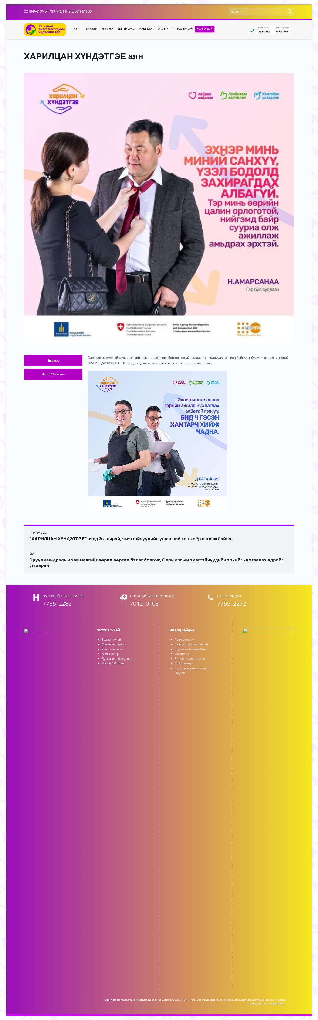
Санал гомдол (184, 663)
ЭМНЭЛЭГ (91, 29)
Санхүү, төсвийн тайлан (191, 644)
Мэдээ (55, 361)
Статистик (182, 654)
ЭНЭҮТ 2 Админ (55, 374)
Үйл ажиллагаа (112, 649)
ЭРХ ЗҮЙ (163, 29)
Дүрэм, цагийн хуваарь (118, 659)
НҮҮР (77, 29)
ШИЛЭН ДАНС (126, 29)
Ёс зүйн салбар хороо (190, 659)
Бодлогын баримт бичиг (191, 649)
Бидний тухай (111, 639)
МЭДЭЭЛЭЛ (146, 29)
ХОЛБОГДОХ (204, 29)
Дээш (282, 1000)
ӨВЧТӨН (107, 29)
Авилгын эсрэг (185, 639)
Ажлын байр (110, 654)
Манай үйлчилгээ (114, 644)
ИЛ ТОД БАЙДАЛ (183, 29)
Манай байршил (113, 663)
